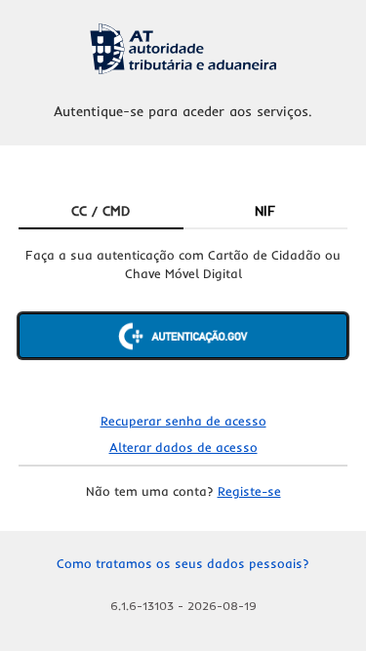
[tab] (101, 211)
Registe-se (249, 491)
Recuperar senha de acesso (183, 420)
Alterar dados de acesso (183, 447)
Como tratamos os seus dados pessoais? (183, 563)
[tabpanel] (183, 319)
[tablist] (183, 211)
